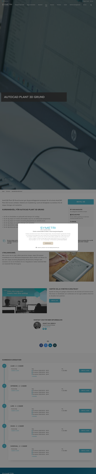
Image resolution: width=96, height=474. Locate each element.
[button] (48, 247)
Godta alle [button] (48, 243)
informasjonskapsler (62, 239)
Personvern (53, 239)
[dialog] (48, 237)
